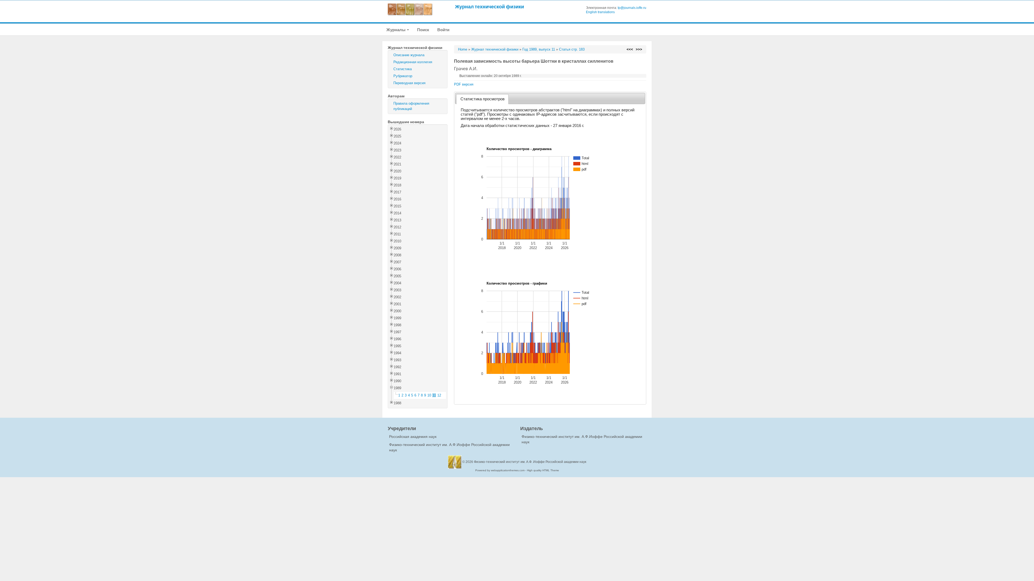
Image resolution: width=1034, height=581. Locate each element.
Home (462, 49)
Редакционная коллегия (412, 62)
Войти (443, 29)
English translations (600, 12)
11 (434, 395)
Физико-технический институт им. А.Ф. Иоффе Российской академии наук (530, 462)
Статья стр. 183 (572, 49)
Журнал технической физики (489, 6)
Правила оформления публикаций (411, 106)
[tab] (482, 99)
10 (429, 395)
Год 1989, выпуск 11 (538, 49)
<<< (630, 49)
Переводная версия (409, 83)
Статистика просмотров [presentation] (482, 99)
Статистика (402, 69)
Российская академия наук (412, 436)
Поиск (423, 29)
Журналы (396, 29)
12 (439, 395)
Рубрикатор (402, 76)
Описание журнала (408, 55)
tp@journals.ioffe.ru (632, 8)
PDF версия (463, 84)
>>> (639, 49)
